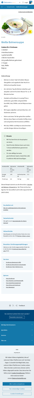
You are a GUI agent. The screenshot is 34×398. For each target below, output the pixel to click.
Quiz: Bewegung (10, 287)
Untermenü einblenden (25, 12)
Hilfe (17, 349)
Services (3, 335)
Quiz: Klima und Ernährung (13, 285)
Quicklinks (4, 330)
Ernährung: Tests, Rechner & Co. (14, 267)
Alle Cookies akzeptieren (17, 384)
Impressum (17, 352)
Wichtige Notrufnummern (8, 325)
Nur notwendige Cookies (17, 389)
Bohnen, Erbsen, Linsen (23, 236)
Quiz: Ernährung (10, 278)
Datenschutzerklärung (19, 378)
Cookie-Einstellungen (18, 373)
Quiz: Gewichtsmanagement (13, 283)
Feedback (22, 305)
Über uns (3, 340)
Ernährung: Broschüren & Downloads (16, 264)
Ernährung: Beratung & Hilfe (13, 262)
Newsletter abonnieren (16, 317)
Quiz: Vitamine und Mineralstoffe (14, 280)
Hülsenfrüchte (11, 7)
